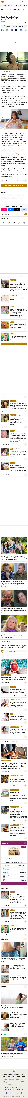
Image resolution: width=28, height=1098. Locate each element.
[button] (25, 22)
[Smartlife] (16, 1082)
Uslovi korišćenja (19, 1089)
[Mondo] (11, 1079)
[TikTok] (17, 209)
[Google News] (24, 209)
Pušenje (4, 195)
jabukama (14, 155)
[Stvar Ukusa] (17, 1084)
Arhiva (22, 1087)
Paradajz (15, 198)
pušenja (3, 79)
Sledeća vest (20, 180)
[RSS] (19, 223)
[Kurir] (5, 1079)
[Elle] (22, 1079)
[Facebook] (11, 209)
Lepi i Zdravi (10, 9)
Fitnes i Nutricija (17, 9)
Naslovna (3, 9)
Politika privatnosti (9, 1089)
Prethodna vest (8, 180)
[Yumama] (11, 1084)
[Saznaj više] (25, 939)
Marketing (12, 1087)
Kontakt (18, 1087)
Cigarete (4, 201)
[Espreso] (17, 1079)
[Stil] (2, 1)
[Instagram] (4, 209)
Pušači (9, 195)
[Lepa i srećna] (11, 1082)
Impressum (7, 1087)
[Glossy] (5, 1082)
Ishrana (4, 198)
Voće (9, 198)
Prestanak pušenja (18, 195)
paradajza (4, 171)
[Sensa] (23, 1082)
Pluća (21, 198)
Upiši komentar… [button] (10, 651)
